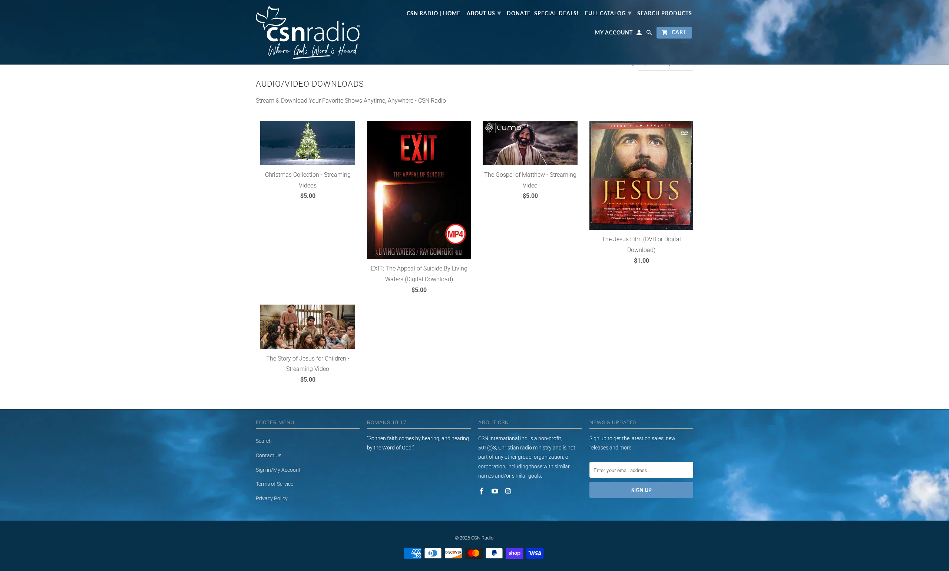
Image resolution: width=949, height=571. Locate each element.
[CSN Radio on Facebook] (482, 491)
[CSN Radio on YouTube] (496, 491)
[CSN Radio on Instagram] (509, 491)
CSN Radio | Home (433, 13)
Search (264, 441)
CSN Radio (482, 538)
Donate (518, 13)
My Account (614, 33)
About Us (484, 13)
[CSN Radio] (308, 32)
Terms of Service (274, 484)
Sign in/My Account (278, 470)
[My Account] (639, 34)
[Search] (650, 34)
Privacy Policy (272, 498)
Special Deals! (556, 13)
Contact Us (268, 455)
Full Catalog (608, 13)
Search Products (664, 13)
